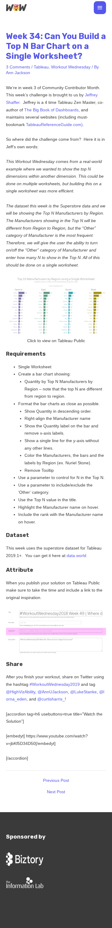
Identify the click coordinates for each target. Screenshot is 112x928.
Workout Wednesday (70, 67)
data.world (76, 555)
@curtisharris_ (51, 699)
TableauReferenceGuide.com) (54, 124)
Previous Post (56, 781)
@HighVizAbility (20, 692)
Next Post (56, 792)
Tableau (41, 67)
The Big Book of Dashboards (51, 110)
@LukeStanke (83, 692)
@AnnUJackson (53, 692)
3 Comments (18, 67)
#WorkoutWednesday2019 (55, 684)
